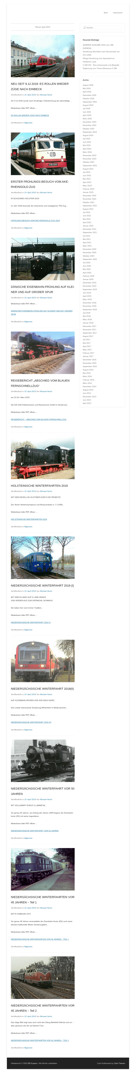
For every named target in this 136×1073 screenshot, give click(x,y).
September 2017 (90, 333)
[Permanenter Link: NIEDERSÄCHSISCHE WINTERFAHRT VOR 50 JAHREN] (43, 761)
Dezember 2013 (89, 397)
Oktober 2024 (88, 129)
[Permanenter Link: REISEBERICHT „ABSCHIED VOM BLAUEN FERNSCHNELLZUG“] (43, 353)
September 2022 (90, 206)
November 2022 (89, 199)
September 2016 (90, 366)
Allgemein (28, 123)
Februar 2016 (88, 380)
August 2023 (88, 169)
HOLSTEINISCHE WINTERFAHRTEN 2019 (39, 485)
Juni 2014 (87, 393)
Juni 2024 (87, 142)
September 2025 (90, 102)
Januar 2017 (88, 356)
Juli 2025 (86, 108)
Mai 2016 (87, 373)
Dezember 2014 (89, 386)
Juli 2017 (86, 339)
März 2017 (87, 350)
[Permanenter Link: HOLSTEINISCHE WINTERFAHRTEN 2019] (43, 458)
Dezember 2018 (89, 303)
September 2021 (90, 232)
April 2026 (87, 92)
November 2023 (89, 159)
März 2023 (87, 186)
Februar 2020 (88, 276)
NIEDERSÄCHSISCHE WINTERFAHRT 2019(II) (42, 688)
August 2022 (88, 209)
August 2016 (88, 370)
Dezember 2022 (89, 195)
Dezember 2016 (89, 360)
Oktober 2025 (88, 98)
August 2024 (88, 135)
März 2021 (87, 246)
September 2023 (90, 165)
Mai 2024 (87, 145)
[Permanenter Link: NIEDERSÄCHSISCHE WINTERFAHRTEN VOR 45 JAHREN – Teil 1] (43, 869)
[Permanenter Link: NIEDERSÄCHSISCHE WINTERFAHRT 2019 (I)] (43, 557)
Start (106, 13)
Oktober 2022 (88, 202)
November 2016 (89, 363)
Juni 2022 (87, 216)
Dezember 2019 (89, 283)
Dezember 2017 (89, 326)
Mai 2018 (87, 316)
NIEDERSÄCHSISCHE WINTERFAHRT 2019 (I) (42, 585)
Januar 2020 (88, 279)
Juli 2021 (86, 236)
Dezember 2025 (89, 95)
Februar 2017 (88, 353)
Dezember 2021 (89, 229)
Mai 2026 (87, 88)
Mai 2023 (87, 179)
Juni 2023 (87, 175)
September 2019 (90, 289)
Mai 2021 (87, 239)
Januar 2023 (88, 192)
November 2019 (89, 286)
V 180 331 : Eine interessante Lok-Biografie (101, 65)
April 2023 (87, 182)
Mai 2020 (87, 269)
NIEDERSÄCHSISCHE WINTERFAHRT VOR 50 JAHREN (35, 831)
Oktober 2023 (88, 162)
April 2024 (87, 149)
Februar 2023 (88, 189)
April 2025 (87, 115)
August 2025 (88, 105)
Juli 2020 (86, 263)
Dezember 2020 (89, 249)
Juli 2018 (86, 313)
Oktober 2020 (88, 256)
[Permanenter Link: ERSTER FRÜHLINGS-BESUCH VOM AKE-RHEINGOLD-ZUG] (43, 154)
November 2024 (89, 125)
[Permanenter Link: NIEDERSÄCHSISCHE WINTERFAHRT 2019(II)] (43, 661)
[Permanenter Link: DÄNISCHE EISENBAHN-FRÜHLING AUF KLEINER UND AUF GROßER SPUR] (43, 259)
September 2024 (90, 132)
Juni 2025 (87, 112)
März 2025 (87, 119)
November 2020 (89, 252)
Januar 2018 (88, 323)
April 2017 (87, 346)
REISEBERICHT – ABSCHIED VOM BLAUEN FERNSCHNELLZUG (38, 419)
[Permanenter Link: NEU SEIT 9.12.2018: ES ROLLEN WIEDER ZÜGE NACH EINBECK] (43, 56)
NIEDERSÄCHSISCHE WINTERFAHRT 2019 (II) (31, 722)
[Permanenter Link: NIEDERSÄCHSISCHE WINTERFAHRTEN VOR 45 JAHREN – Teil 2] (43, 977)
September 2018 (90, 309)
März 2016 (87, 376)
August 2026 (88, 85)
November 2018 (89, 306)
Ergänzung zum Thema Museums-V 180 (100, 68)
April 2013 (87, 403)
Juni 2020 (87, 266)
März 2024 (87, 152)
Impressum (117, 13)
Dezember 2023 (89, 155)
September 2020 (90, 259)
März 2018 (87, 319)
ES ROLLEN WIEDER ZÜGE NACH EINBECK (30, 115)
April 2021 (87, 242)
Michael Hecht (46, 95)
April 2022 (87, 222)
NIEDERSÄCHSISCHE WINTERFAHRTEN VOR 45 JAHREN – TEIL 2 (40, 1040)
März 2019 (87, 299)
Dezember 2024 (89, 122)
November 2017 (89, 330)
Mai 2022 (87, 219)
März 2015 (87, 383)
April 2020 (87, 273)
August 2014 (88, 390)
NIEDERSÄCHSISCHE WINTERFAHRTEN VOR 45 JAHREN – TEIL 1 (40, 939)
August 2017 (88, 336)
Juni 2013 (87, 400)
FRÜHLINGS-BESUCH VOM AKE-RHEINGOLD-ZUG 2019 (35, 220)
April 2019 (87, 296)
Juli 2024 (86, 139)
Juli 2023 (86, 172)
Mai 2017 (87, 343)
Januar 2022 (88, 226)
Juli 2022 (86, 212)
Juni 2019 (87, 293)
